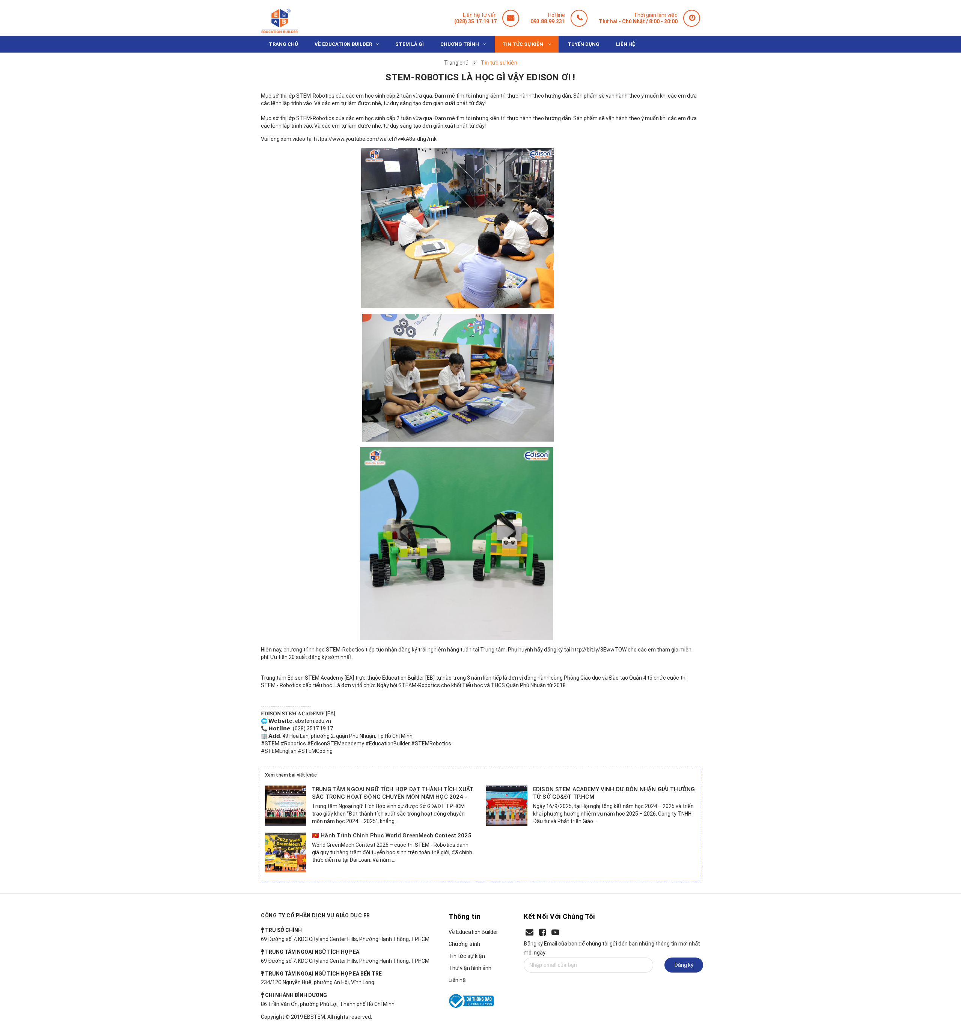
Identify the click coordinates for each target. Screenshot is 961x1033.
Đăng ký (683, 965)
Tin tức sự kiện (467, 956)
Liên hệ (457, 980)
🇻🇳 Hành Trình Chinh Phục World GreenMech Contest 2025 (391, 835)
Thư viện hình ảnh (470, 968)
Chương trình (464, 944)
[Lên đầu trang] (941, 989)
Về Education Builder (473, 932)
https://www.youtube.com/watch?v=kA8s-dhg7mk (375, 139)
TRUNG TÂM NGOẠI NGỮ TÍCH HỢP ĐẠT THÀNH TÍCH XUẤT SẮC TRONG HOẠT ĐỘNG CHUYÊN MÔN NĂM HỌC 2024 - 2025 (392, 797)
